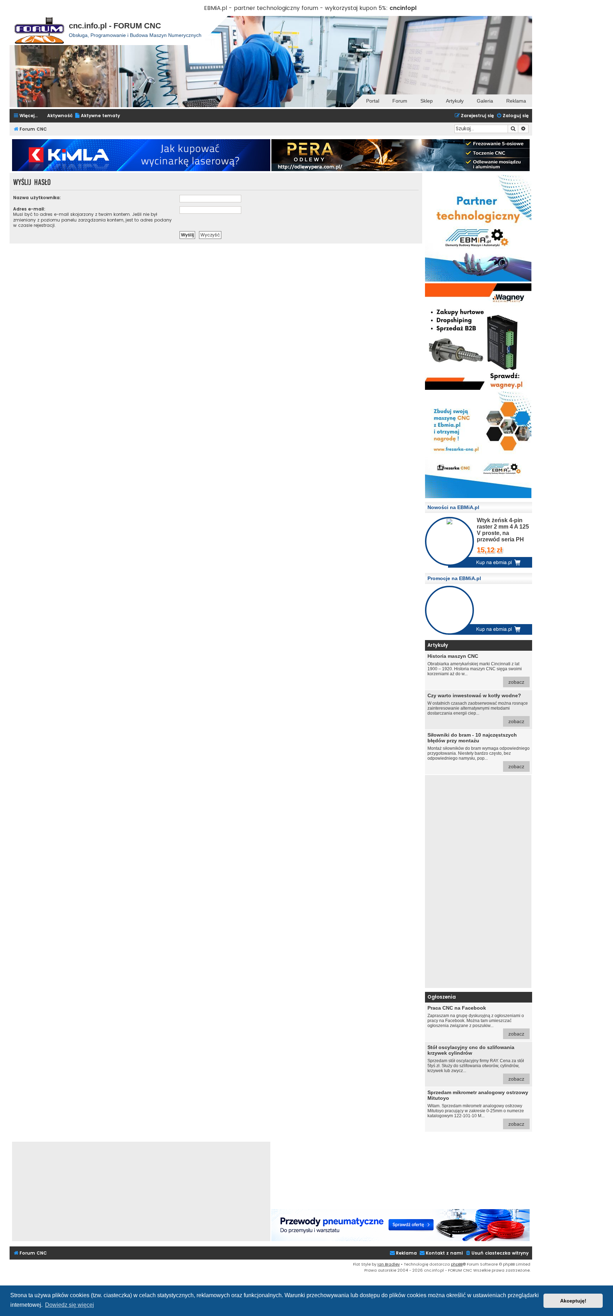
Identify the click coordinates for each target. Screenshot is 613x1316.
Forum (399, 101)
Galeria (485, 101)
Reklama (516, 101)
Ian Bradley (388, 1264)
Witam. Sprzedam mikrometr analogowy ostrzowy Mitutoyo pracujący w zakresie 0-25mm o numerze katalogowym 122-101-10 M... (477, 1108)
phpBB (457, 1264)
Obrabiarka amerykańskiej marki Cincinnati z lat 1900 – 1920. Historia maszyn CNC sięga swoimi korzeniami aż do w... (475, 669)
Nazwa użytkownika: (37, 198)
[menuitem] (97, 116)
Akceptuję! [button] (573, 1301)
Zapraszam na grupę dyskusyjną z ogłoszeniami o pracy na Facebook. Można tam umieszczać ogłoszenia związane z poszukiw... (475, 1021)
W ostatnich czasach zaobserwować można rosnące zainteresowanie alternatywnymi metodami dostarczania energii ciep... (477, 708)
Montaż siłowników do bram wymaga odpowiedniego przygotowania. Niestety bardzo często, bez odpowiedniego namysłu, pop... (478, 750)
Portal (372, 101)
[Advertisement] (478, 881)
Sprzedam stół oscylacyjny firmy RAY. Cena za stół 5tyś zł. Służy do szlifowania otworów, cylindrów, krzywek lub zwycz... (475, 1063)
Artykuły (455, 101)
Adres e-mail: (29, 209)
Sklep (426, 101)
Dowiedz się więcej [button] (69, 1305)
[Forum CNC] (39, 30)
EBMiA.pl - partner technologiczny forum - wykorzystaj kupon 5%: (296, 8)
